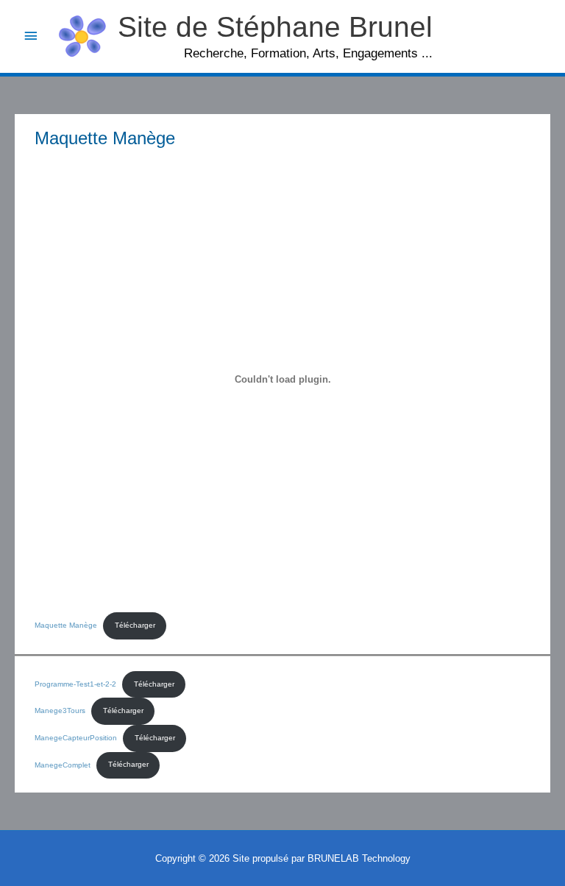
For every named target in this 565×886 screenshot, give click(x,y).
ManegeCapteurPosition (76, 738)
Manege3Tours (60, 710)
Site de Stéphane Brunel (275, 27)
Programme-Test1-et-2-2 (75, 684)
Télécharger (135, 625)
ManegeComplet (62, 764)
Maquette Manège (66, 625)
